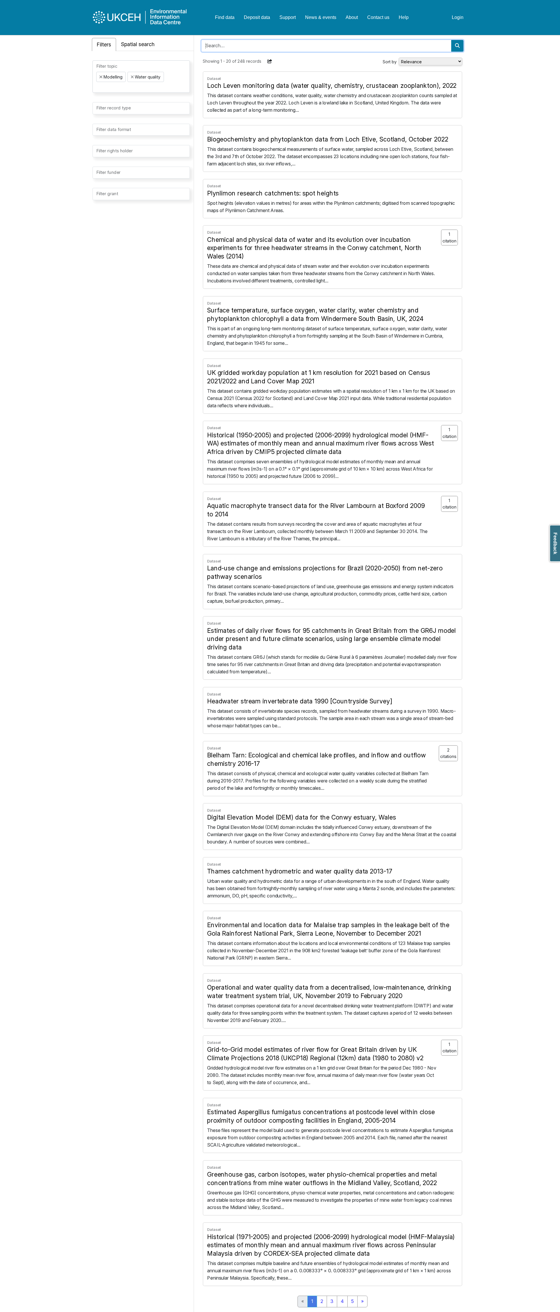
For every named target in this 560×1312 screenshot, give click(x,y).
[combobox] (141, 76)
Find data (225, 17)
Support (287, 17)
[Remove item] (100, 77)
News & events (320, 17)
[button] (269, 61)
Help (404, 17)
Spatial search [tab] (138, 44)
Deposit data (257, 17)
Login (457, 17)
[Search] (457, 46)
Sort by (390, 61)
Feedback (555, 543)
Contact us (378, 17)
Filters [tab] (104, 44)
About (352, 17)
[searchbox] (98, 87)
